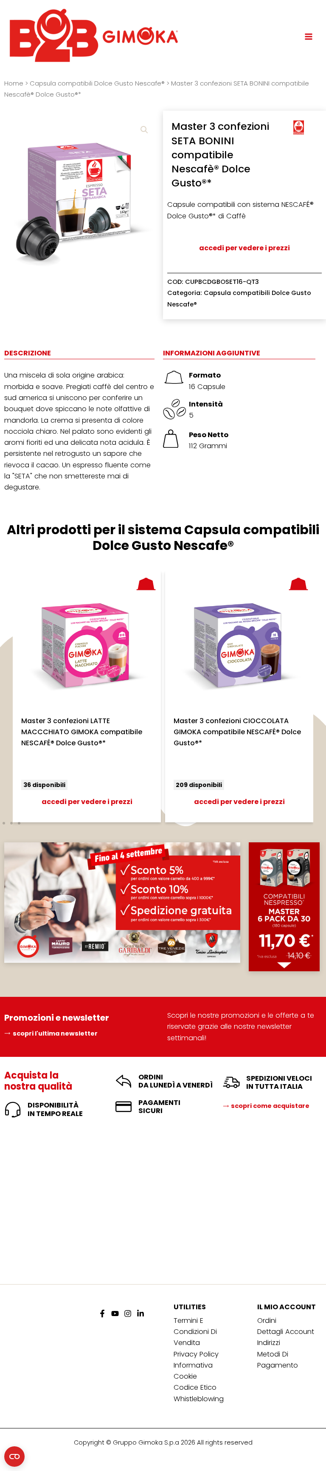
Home (13, 83)
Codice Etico (195, 1387)
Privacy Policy (196, 1354)
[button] (144, 129)
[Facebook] (102, 1313)
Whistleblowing (199, 1399)
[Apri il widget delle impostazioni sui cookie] (14, 1456)
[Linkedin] (140, 1313)
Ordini (266, 1320)
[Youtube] (115, 1313)
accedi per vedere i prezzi (244, 248)
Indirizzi (268, 1343)
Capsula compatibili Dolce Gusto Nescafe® (97, 83)
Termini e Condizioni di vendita (195, 1332)
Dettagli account (285, 1331)
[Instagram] (128, 1313)
